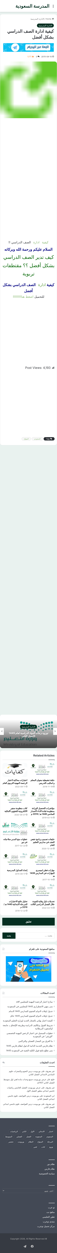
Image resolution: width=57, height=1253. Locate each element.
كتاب (43, 1147)
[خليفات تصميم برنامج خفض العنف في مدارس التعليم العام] (42, 829)
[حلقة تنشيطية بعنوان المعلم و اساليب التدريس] (42, 770)
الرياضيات (14, 1131)
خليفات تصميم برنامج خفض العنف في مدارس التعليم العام (43, 842)
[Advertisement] (28, 149)
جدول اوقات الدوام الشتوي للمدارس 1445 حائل (31, 1016)
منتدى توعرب (49, 1221)
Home (49, 19)
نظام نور (51, 1164)
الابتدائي (42, 1131)
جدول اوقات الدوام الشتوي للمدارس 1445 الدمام (31, 1011)
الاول (32, 1131)
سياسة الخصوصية (47, 1173)
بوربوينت (21, 1142)
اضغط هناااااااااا (23, 296)
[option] (28, 731)
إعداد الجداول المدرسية (17, 870)
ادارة (36, 242)
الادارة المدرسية (37, 19)
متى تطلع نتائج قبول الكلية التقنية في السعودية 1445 (29, 1050)
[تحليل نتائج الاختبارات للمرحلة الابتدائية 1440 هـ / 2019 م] (14, 891)
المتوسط (8, 1136)
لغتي (35, 1147)
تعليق (28, 921)
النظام (30, 1142)
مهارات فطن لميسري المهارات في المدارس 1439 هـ (42, 873)
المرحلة (50, 1142)
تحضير (11, 1142)
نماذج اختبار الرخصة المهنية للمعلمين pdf (34, 1002)
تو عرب (51, 1207)
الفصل (28, 1136)
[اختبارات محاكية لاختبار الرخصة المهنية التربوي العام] (14, 770)
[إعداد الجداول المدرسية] (14, 860)
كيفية (45, 242)
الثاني (24, 1131)
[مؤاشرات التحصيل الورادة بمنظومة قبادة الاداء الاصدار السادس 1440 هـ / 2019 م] (42, 798)
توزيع (51, 1147)
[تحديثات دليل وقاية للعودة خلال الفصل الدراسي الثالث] (42, 891)
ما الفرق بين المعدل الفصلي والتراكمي (35, 1041)
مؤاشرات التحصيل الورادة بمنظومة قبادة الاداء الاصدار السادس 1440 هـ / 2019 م (43, 811)
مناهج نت (51, 1212)
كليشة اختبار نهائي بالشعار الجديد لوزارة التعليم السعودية (28, 1020)
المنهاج (26, 439)
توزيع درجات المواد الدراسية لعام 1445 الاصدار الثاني (28, 734)
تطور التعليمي (48, 1217)
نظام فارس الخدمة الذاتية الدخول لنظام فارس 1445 (29, 1046)
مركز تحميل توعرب (46, 1226)
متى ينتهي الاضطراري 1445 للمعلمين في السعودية (30, 1006)
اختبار (51, 1131)
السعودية (38, 1136)
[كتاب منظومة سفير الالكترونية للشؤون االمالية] (14, 798)
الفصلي (19, 1136)
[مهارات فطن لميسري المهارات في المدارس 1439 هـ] (42, 860)
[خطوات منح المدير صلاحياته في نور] (14, 829)
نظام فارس (50, 1169)
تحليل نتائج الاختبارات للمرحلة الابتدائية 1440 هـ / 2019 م (15, 904)
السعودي (37, 439)
